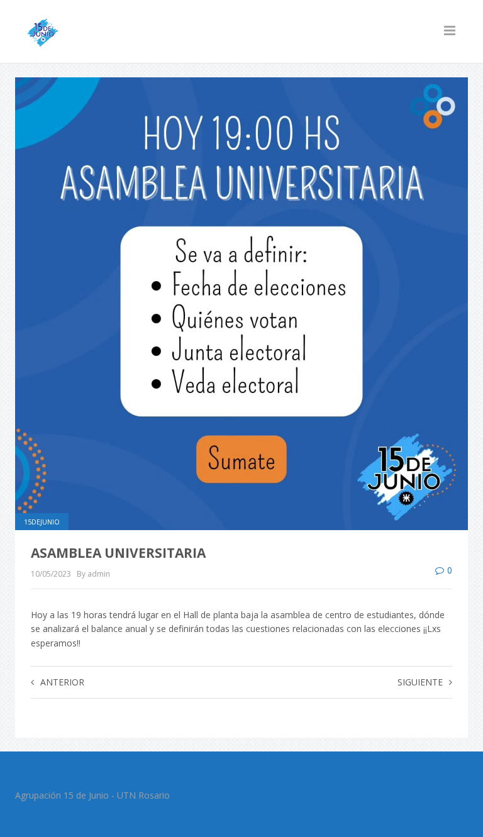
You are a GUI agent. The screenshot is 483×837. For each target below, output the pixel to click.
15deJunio (42, 521)
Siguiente (420, 682)
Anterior (62, 682)
